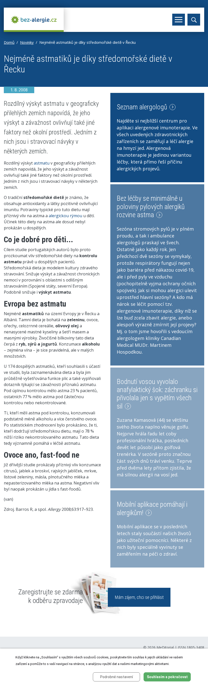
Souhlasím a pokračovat (167, 677)
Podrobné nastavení (116, 677)
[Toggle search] (193, 20)
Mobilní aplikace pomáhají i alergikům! (152, 508)
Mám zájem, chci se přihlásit (139, 597)
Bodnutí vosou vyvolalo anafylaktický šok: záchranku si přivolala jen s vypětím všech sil (157, 394)
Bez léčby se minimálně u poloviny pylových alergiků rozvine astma (151, 206)
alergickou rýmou (65, 215)
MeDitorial (165, 647)
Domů (9, 42)
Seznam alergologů (143, 107)
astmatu (41, 163)
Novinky (27, 42)
